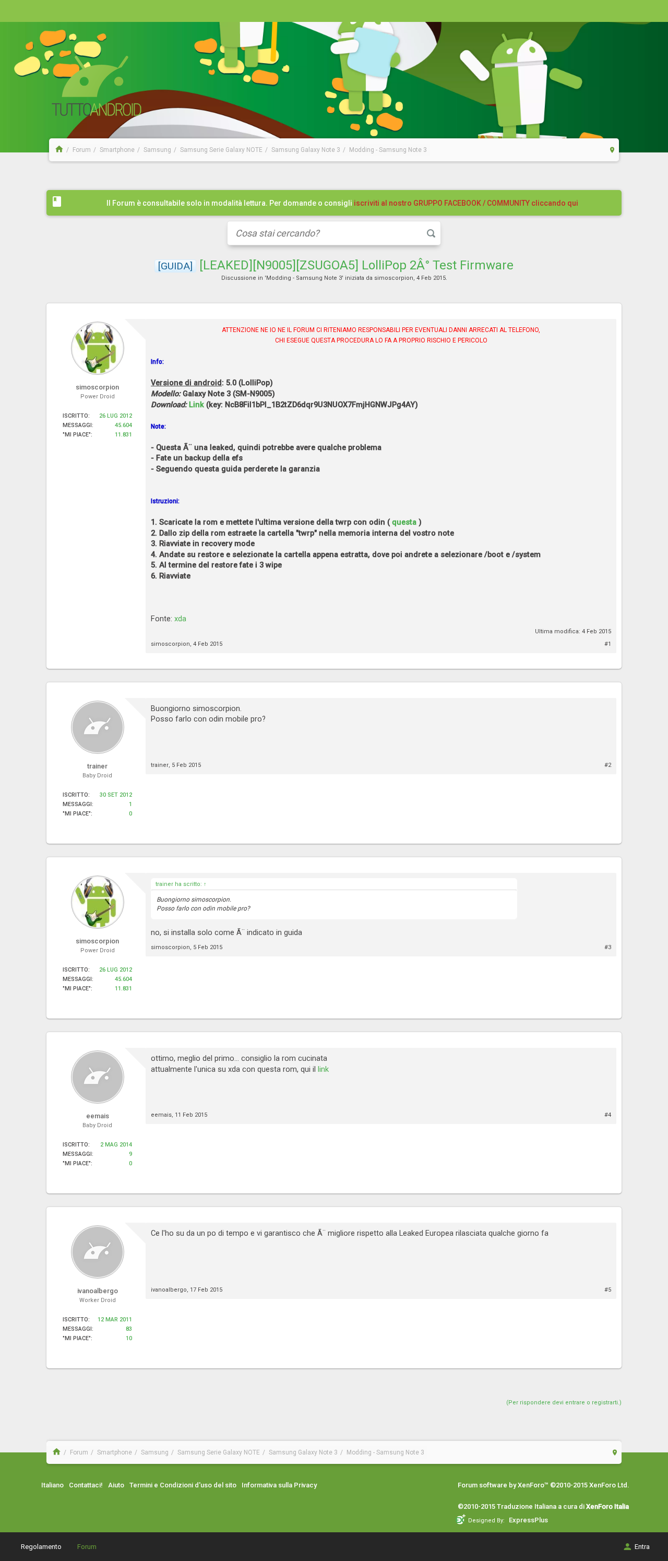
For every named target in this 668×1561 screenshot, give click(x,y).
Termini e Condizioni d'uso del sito (182, 1485)
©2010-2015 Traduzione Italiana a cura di (543, 1506)
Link (196, 404)
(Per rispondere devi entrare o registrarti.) (564, 1402)
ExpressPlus (528, 1520)
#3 (607, 947)
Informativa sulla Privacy (279, 1485)
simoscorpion (393, 278)
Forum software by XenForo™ (543, 1485)
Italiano (52, 1485)
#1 (607, 644)
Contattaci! (86, 1485)
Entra (642, 1547)
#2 (607, 765)
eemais (161, 1114)
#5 (607, 1289)
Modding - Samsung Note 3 (304, 278)
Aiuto (116, 1485)
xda (180, 618)
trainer (160, 765)
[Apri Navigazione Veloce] (612, 149)
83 (129, 1329)
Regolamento (41, 1547)
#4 (607, 1114)
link (323, 1069)
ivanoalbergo (169, 1289)
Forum (87, 1547)
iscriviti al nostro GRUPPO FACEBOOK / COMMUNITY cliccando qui (466, 203)
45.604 (123, 425)
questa (404, 522)
